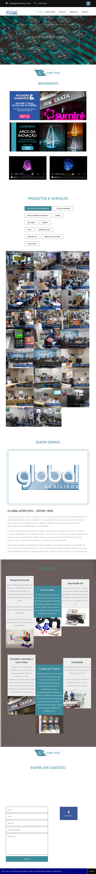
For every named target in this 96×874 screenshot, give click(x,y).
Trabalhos (73, 12)
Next (92, 41)
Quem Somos (50, 12)
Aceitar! (91, 871)
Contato (84, 12)
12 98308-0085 (52, 802)
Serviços (62, 12)
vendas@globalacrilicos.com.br (20, 3)
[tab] (38, 208)
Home (39, 12)
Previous (3, 41)
